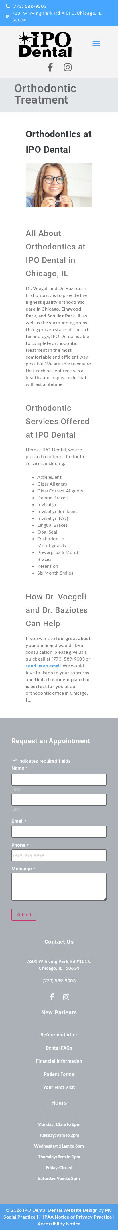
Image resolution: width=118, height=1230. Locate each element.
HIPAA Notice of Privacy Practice (75, 1216)
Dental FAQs (59, 1048)
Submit (24, 914)
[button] (96, 43)
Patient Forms (59, 1074)
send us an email (43, 665)
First (16, 788)
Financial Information (59, 1061)
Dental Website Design (73, 1210)
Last (15, 808)
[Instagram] (68, 67)
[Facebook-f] (50, 67)
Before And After (58, 1035)
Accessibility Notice (59, 1223)
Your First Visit (59, 1087)
